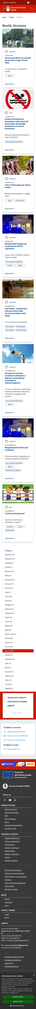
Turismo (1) (8, 684)
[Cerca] (32, 9)
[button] (18, 1006)
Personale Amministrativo (13, 825)
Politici (7, 822)
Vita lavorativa (9, 844)
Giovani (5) (8, 617)
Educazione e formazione (13, 870)
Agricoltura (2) (10, 554)
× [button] (33, 975)
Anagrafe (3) (9, 563)
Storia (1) (8, 667)
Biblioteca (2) (9, 571)
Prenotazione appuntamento (14, 957)
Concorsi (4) (9, 588)
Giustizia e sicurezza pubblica (14, 873)
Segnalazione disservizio (13, 960)
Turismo (7, 857)
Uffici (6, 816)
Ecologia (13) (9, 605)
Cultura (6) (8, 596)
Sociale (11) (9, 655)
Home (4, 17)
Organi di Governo (11, 809)
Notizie (7, 899)
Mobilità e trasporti (11, 860)
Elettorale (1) (9, 609)
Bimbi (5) (8, 575)
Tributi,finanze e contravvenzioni (16, 876)
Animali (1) (8, 567)
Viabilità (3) (8, 688)
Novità (11, 17)
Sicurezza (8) (9, 651)
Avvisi (10, 113)
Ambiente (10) (9, 559)
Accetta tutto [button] (18, 997)
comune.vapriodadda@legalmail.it (16, 945)
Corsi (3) (7, 592)
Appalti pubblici (10, 851)
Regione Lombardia (9, 2)
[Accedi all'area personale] (28, 2)
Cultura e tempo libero (12, 841)
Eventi (7, 917)
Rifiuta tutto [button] (18, 1001)
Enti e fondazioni (10, 819)
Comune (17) (9, 584)
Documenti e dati (10, 828)
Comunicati (12, 52)
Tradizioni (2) (9, 676)
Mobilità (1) (8, 626)
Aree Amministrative (12, 812)
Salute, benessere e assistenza (15, 883)
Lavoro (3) (8, 621)
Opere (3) (8, 630)
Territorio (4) (9, 672)
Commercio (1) (10, 579)
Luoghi (7, 914)
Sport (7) (8, 663)
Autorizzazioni (9, 886)
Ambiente (8, 880)
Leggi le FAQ (9, 963)
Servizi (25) (8, 646)
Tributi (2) (8, 680)
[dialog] (18, 991)
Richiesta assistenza (11, 966)
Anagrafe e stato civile (12, 838)
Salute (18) (8, 638)
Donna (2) (8, 600)
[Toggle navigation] (4, 8)
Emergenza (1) (10, 613)
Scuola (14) (8, 642)
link (17, 993)
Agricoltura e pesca (11, 889)
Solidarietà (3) (9, 659)
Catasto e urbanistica (12, 854)
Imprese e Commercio (12, 848)
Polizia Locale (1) (10, 634)
